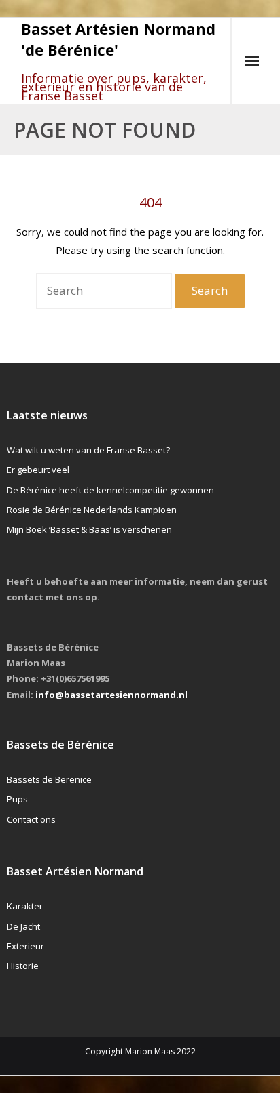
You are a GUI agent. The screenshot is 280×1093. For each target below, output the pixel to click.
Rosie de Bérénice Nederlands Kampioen (92, 509)
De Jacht (23, 926)
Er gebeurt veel (38, 469)
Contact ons (31, 819)
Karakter (25, 906)
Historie (23, 966)
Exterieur (25, 946)
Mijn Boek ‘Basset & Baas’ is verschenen (89, 529)
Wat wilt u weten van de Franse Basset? (88, 450)
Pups (17, 799)
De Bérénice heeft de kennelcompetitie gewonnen (110, 490)
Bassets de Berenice (49, 779)
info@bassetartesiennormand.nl (111, 694)
